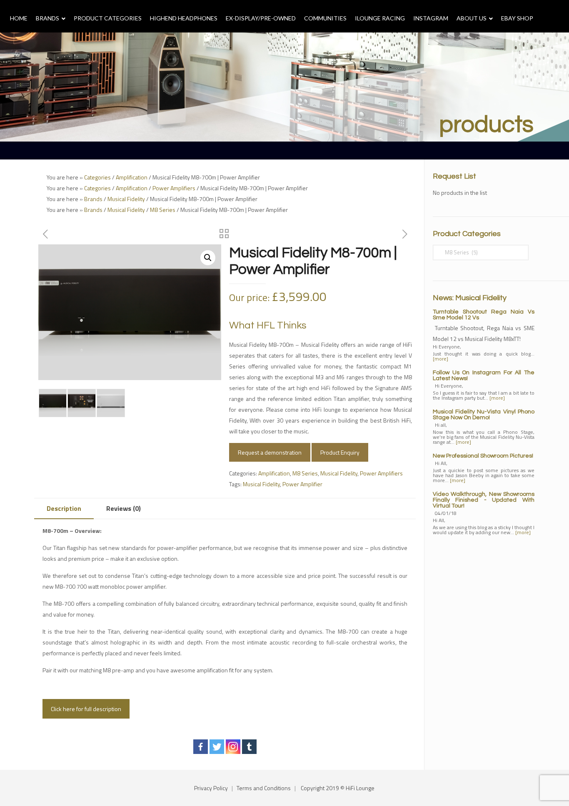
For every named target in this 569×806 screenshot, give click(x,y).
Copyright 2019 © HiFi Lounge (337, 788)
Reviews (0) (123, 508)
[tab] (64, 508)
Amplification (131, 177)
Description (64, 508)
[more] (440, 359)
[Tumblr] (249, 746)
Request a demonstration (270, 452)
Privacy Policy (211, 788)
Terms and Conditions (264, 788)
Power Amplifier (302, 484)
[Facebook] (200, 746)
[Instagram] (233, 746)
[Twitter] (217, 746)
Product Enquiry (339, 452)
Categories (97, 177)
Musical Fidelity (126, 198)
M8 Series (162, 209)
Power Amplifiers (173, 188)
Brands (93, 198)
